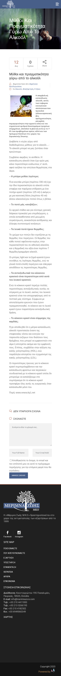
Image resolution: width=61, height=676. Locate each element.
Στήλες (37, 89)
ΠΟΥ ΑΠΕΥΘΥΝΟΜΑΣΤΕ (14, 553)
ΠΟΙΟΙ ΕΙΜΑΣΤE (10, 548)
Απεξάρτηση (28, 89)
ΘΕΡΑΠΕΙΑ (8, 572)
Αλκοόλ (18, 89)
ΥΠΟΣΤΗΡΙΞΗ (9, 562)
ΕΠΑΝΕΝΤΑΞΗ (10, 567)
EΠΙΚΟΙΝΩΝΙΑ (9, 581)
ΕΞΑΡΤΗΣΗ (8, 558)
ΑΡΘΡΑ (7, 576)
